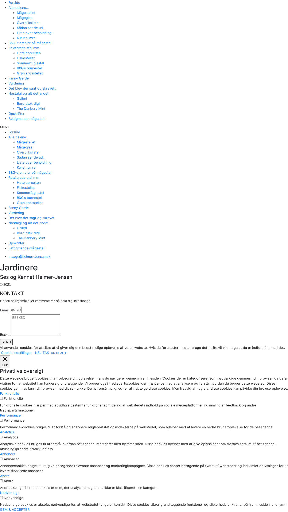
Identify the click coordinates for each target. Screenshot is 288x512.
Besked (6, 334)
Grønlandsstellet (30, 73)
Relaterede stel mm (23, 48)
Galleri (22, 98)
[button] (144, 127)
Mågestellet (26, 13)
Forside (14, 2)
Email (4, 310)
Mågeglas (24, 18)
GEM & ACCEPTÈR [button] (15, 509)
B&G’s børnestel (29, 68)
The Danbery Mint (31, 108)
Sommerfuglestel (30, 63)
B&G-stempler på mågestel (29, 43)
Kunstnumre (26, 38)
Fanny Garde (18, 78)
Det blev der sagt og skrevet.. (32, 88)
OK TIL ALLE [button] (59, 353)
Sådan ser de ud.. (30, 28)
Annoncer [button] (7, 454)
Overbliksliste (27, 23)
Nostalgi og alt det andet (28, 93)
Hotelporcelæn (29, 53)
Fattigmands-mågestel (26, 118)
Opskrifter (16, 113)
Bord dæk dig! (28, 103)
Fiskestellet (26, 58)
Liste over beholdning (34, 33)
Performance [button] (10, 415)
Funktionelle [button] (9, 393)
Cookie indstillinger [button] (16, 353)
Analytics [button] (7, 432)
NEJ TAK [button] (42, 353)
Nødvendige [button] (9, 493)
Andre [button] (4, 476)
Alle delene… (18, 7)
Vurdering (16, 83)
